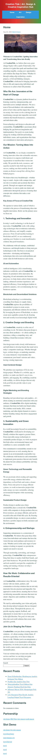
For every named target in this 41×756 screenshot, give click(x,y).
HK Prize (13, 719)
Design (28, 12)
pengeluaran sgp (9, 738)
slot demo (6, 719)
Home (12, 12)
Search (5, 663)
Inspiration (20, 17)
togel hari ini (7, 741)
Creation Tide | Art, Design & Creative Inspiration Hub (20, 5)
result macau (29, 719)
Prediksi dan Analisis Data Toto (19, 681)
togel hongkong (8, 734)
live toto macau (15, 730)
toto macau (21, 719)
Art (20, 12)
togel (5, 745)
